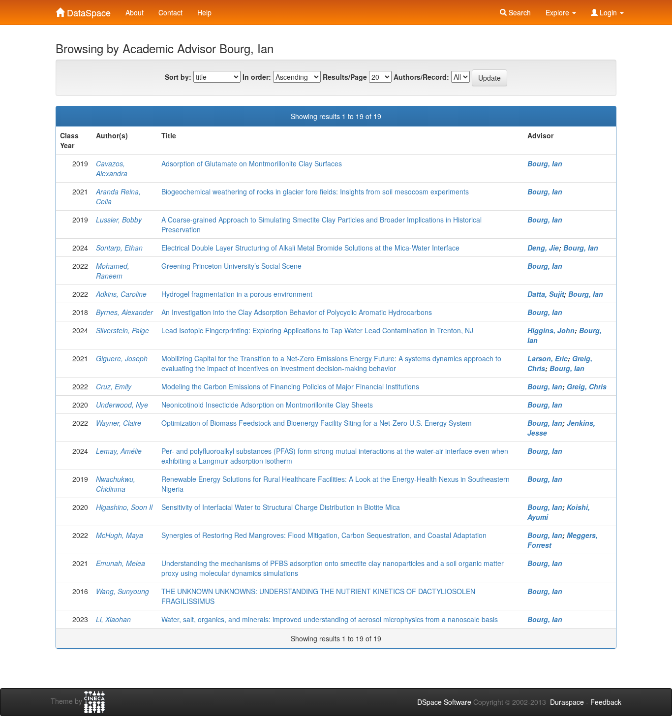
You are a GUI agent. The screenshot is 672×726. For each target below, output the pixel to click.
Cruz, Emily (113, 386)
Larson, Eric (547, 358)
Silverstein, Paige (122, 330)
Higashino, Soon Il (124, 507)
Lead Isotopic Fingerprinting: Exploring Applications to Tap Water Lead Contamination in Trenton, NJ (317, 330)
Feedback (605, 702)
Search (519, 12)
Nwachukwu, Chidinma (115, 484)
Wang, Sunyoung (122, 591)
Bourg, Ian (544, 163)
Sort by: (178, 77)
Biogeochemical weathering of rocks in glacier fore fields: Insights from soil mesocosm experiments (315, 191)
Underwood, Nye (122, 405)
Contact (170, 12)
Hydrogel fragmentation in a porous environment (236, 294)
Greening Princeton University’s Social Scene (231, 266)
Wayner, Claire (118, 423)
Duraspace (567, 702)
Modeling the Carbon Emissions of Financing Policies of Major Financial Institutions (290, 386)
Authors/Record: (421, 77)
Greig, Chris (587, 386)
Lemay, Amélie (119, 451)
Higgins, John (551, 330)
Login (608, 12)
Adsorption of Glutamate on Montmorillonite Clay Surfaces (251, 163)
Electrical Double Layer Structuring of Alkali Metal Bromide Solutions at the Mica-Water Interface (310, 248)
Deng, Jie (543, 248)
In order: (257, 77)
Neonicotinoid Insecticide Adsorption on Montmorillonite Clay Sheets (267, 405)
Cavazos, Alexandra (111, 168)
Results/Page (345, 77)
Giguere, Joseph (122, 358)
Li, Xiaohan (113, 619)
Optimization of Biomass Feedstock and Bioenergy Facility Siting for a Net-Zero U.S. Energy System (316, 423)
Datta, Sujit (545, 294)
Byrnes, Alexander (124, 312)
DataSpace (87, 10)
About (134, 12)
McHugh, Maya (119, 535)
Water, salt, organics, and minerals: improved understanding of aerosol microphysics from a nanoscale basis (329, 619)
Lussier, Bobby (119, 219)
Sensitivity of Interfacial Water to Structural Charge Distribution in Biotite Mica (280, 507)
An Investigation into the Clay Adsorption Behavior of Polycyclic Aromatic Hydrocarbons (296, 312)
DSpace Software (444, 702)
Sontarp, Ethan (119, 248)
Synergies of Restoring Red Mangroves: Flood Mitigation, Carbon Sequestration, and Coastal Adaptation (324, 535)
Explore (558, 12)
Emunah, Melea (120, 563)
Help (204, 12)
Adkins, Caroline (121, 294)
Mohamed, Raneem (112, 271)
